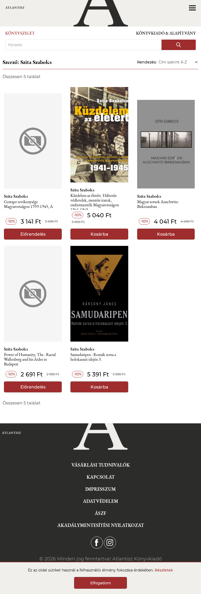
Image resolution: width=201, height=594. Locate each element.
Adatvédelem (100, 501)
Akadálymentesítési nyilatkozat (100, 525)
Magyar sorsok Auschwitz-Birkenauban (158, 204)
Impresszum (100, 489)
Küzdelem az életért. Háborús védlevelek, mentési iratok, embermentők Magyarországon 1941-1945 (94, 201)
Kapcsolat (101, 477)
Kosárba (99, 234)
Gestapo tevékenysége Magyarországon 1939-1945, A (28, 204)
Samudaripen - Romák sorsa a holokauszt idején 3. (93, 357)
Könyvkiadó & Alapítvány (166, 33)
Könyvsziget (20, 33)
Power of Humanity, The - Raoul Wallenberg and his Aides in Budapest (30, 359)
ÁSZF (100, 513)
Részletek (164, 570)
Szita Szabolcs (16, 196)
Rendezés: (147, 62)
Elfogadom (100, 583)
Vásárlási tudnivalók (100, 465)
